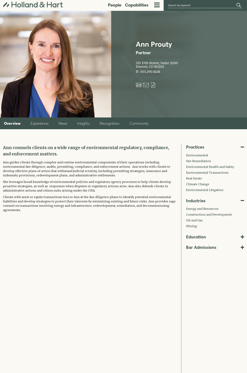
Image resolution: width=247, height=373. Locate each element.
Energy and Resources (202, 209)
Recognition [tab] (109, 123)
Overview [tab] (12, 123)
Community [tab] (139, 123)
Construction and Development (209, 214)
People (114, 5)
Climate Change (197, 184)
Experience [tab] (39, 123)
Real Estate (194, 178)
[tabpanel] (89, 178)
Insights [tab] (83, 123)
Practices (195, 147)
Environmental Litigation (204, 190)
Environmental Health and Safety (210, 167)
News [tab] (63, 123)
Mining (191, 226)
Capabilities (136, 5)
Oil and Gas (194, 220)
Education (196, 236)
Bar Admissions (201, 247)
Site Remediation (198, 161)
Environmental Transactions (207, 172)
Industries (196, 200)
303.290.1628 (150, 72)
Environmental (197, 155)
